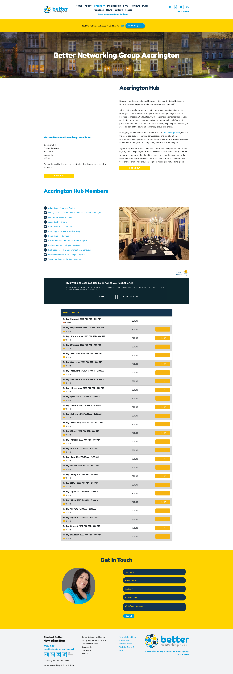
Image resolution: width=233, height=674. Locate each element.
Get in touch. (183, 654)
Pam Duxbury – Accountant (60, 226)
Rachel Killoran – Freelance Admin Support (67, 240)
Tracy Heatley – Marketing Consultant (65, 259)
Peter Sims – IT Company (59, 236)
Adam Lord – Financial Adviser (61, 208)
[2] (176, 6)
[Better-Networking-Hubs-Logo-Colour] (56, 7)
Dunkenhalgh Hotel (171, 132)
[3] (182, 6)
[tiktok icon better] (64, 653)
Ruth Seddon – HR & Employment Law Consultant (70, 250)
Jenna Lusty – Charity (57, 222)
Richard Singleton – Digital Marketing (65, 245)
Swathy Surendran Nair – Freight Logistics (66, 255)
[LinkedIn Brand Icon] (187, 6)
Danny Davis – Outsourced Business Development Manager (74, 212)
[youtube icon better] (171, 6)
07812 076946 (183, 11)
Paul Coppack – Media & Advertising (64, 231)
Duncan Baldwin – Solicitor (60, 217)
